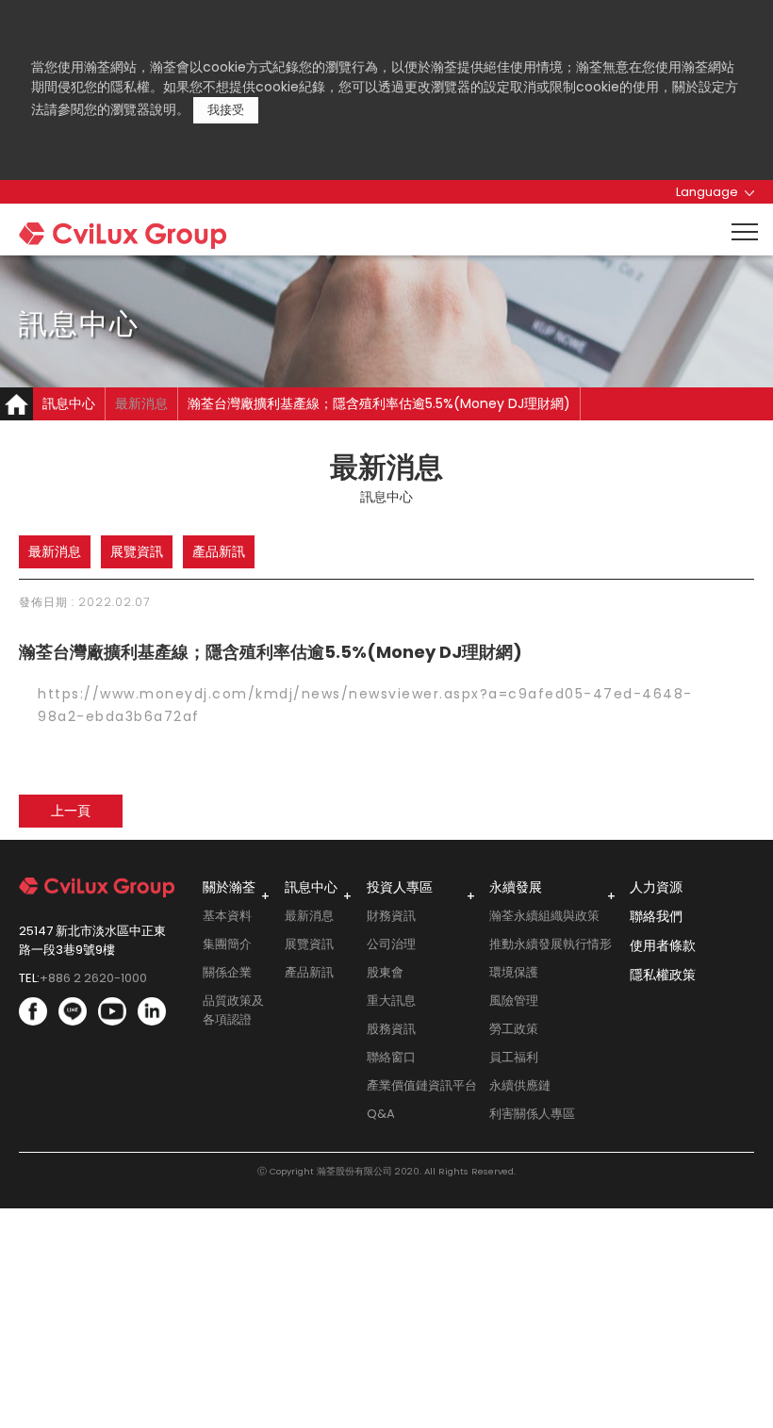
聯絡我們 (656, 916)
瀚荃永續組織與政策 (544, 916)
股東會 (385, 972)
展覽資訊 (136, 551)
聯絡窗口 (391, 1057)
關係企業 (227, 972)
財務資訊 (391, 916)
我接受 (225, 110)
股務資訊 (391, 1029)
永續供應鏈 (520, 1085)
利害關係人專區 (532, 1114)
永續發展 (515, 887)
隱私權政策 (663, 974)
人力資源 (656, 887)
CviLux (159, 240)
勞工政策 (513, 1029)
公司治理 (391, 944)
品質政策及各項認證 (233, 1010)
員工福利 (513, 1057)
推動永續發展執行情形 (550, 944)
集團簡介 (227, 944)
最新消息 (141, 403)
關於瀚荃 (229, 887)
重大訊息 (391, 1000)
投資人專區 (400, 887)
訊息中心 (311, 887)
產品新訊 (218, 551)
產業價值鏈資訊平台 (422, 1085)
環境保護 (513, 972)
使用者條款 (663, 945)
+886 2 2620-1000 (93, 978)
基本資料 (227, 916)
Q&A (381, 1114)
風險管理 (513, 1000)
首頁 (16, 403)
